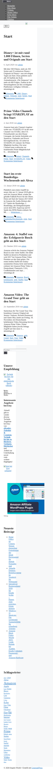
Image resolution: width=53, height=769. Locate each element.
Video (28, 159)
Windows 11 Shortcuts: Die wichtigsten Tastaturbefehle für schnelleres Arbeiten (14, 620)
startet (6, 745)
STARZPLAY (19, 159)
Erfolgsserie (8, 280)
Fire (6, 712)
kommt (9, 719)
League (6, 722)
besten (9, 689)
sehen (10, 734)
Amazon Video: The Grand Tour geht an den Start (16, 298)
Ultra (6, 752)
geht (15, 280)
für (10, 712)
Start (30, 96)
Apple (6, 686)
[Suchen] (5, 352)
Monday (6, 724)
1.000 (18, 94)
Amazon (19, 277)
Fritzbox (10, 19)
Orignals (13, 96)
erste (25, 219)
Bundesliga (7, 693)
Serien (24, 96)
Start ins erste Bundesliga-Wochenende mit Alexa (18, 177)
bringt (18, 156)
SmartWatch (7, 739)
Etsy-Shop (11, 8)
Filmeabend (7, 710)
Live (9, 722)
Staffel (20, 280)
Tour (16, 338)
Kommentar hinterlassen (15, 98)
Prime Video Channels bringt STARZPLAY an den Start (18, 114)
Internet (7, 717)
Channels (25, 156)
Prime (6, 159)
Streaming (7, 750)
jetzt (5, 719)
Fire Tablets (12, 17)
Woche (10, 760)
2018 (9, 678)
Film (9, 705)
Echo (6, 702)
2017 (5, 678)
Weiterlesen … (16, 212)
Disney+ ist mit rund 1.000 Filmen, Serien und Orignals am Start (18, 56)
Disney (24, 94)
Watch (5, 760)
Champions (7, 698)
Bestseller (11, 6)
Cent (5, 695)
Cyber (5, 700)
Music (6, 726)
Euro (5, 705)
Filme (6, 707)
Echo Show (12, 15)
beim (5, 689)
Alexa (18, 217)
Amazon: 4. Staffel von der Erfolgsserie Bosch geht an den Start (18, 238)
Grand (6, 338)
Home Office (12, 12)
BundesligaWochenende (13, 219)
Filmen (6, 96)
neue (10, 728)
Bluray (6, 691)
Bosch (26, 277)
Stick (5, 748)
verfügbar (7, 755)
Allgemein (10, 94)
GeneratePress (37, 768)
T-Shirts (10, 10)
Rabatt (6, 734)
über (5, 762)
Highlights (7, 715)
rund (19, 96)
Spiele (5, 741)
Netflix (6, 729)
